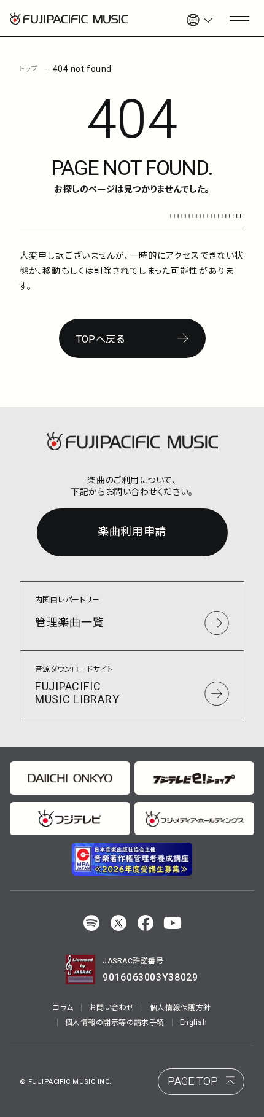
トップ (29, 69)
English (193, 1022)
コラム (63, 1007)
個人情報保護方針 (180, 1007)
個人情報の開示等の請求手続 (115, 1022)
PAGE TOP (193, 1081)
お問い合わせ (111, 1007)
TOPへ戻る (100, 339)
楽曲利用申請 (132, 532)
